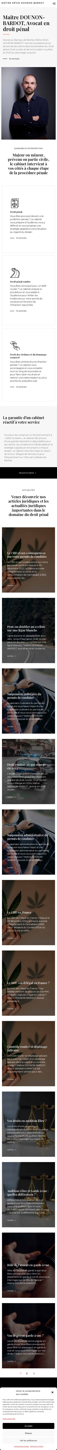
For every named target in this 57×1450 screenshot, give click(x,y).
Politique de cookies (21, 1446)
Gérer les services (9, 1419)
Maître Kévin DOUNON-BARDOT (23, 3)
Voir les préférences (28, 1440)
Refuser (28, 1433)
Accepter (28, 1426)
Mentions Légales (36, 1446)
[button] (52, 1392)
